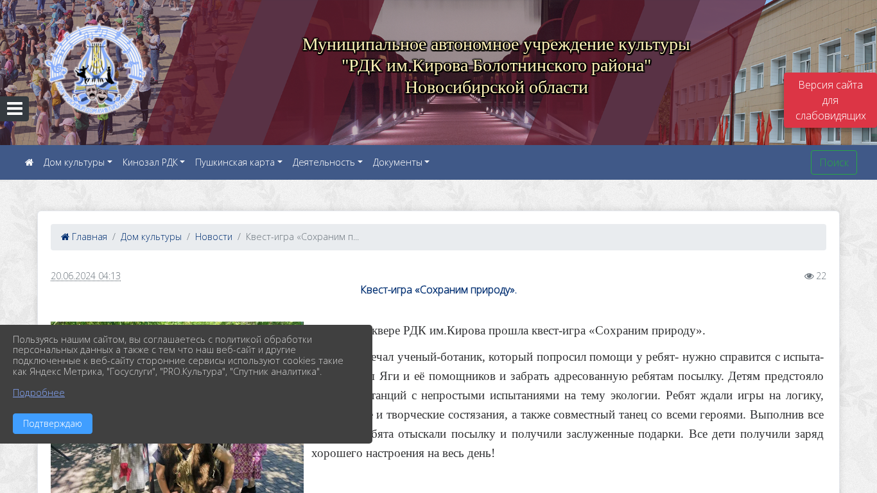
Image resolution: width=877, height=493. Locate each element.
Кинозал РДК (150, 162)
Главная (88, 236)
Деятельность (324, 162)
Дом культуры (74, 162)
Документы (397, 162)
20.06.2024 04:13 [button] (86, 276)
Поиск (834, 162)
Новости (213, 236)
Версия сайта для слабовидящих (830, 100)
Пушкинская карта (235, 162)
